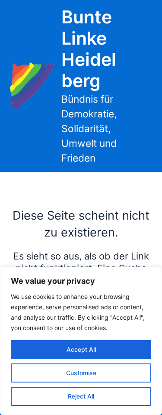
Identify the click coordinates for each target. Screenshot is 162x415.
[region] (81, 341)
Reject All (81, 396)
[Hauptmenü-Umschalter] (144, 86)
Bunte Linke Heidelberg (88, 49)
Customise (81, 372)
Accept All (81, 349)
